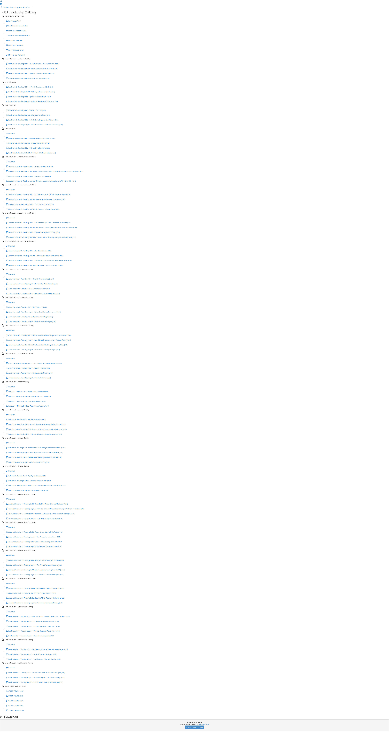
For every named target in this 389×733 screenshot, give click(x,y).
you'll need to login (203, 724)
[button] (1, 2)
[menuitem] (1, 5)
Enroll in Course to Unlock (194, 727)
